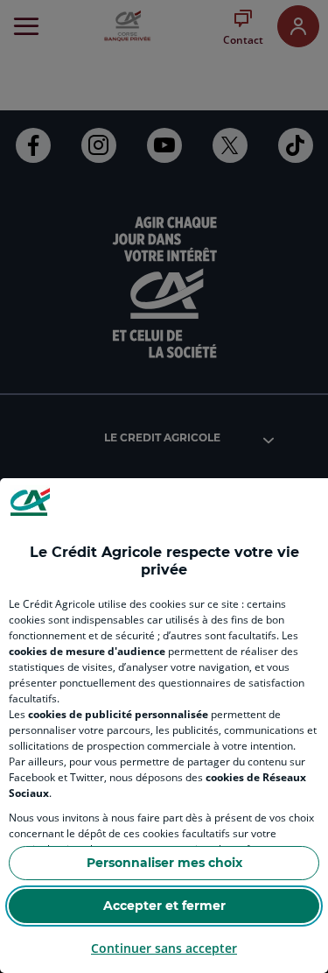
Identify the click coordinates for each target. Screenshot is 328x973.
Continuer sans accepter (164, 948)
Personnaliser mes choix (164, 863)
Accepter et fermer (164, 905)
